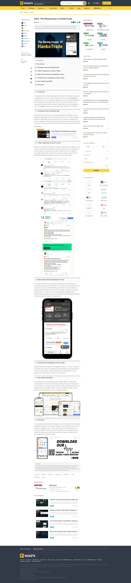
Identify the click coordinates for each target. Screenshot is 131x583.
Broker (72, 474)
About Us (22, 559)
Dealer (43, 477)
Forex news (50, 474)
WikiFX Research (91, 559)
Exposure (26, 12)
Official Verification (77, 559)
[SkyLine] (97, 8)
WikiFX (43, 106)
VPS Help (99, 559)
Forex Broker (37, 477)
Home (21, 12)
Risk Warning (36, 559)
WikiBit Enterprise (67, 559)
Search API (59, 559)
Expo (85, 559)
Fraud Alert (44, 474)
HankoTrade (74, 98)
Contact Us (28, 559)
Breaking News (58, 474)
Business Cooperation (25, 561)
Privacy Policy (51, 559)
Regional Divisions (36, 561)
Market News (66, 474)
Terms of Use (43, 559)
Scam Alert (37, 474)
